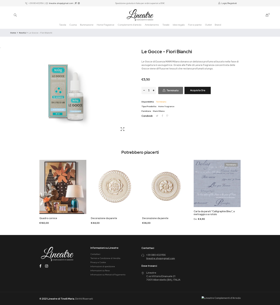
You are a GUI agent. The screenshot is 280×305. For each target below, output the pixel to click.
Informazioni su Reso (100, 270)
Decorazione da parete (104, 218)
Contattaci (95, 254)
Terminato (231, 164)
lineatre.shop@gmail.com (61, 3)
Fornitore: (146, 111)
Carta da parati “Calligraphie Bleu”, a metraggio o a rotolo (214, 213)
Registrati (232, 3)
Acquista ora (197, 90)
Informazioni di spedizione (102, 266)
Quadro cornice (48, 218)
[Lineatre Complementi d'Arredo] (140, 15)
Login (224, 3)
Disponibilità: (147, 101)
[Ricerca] (15, 15)
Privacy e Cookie (98, 262)
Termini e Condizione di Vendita (105, 258)
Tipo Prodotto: (149, 106)
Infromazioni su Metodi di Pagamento (107, 274)
